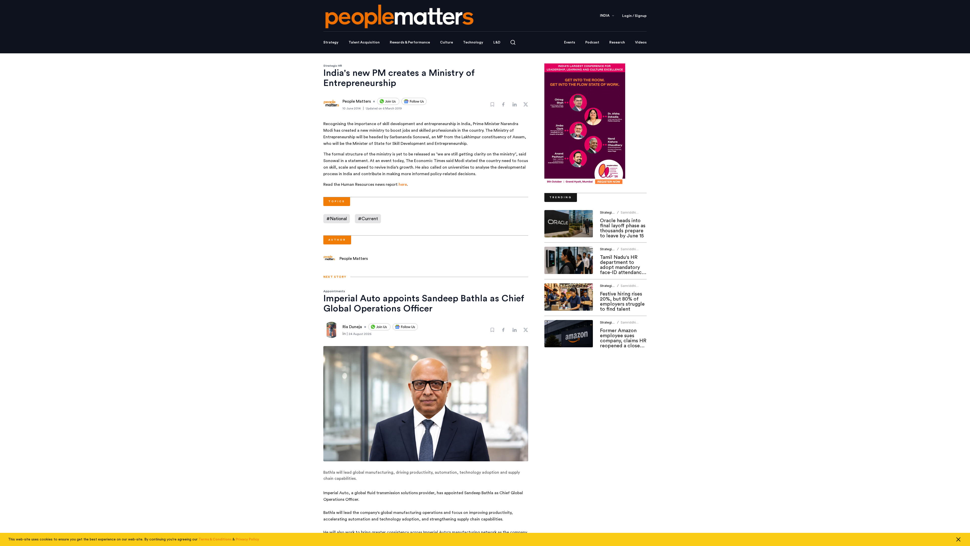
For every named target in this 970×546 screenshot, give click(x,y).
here (403, 185)
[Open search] (513, 42)
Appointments (334, 291)
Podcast (592, 42)
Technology (473, 42)
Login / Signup (634, 16)
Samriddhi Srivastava (628, 214)
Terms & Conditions (215, 539)
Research (617, 42)
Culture (446, 42)
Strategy (330, 42)
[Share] (503, 104)
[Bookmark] (492, 104)
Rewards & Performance (410, 42)
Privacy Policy (247, 539)
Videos (641, 42)
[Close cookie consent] (958, 539)
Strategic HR (332, 65)
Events (569, 42)
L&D (496, 42)
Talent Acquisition (364, 42)
